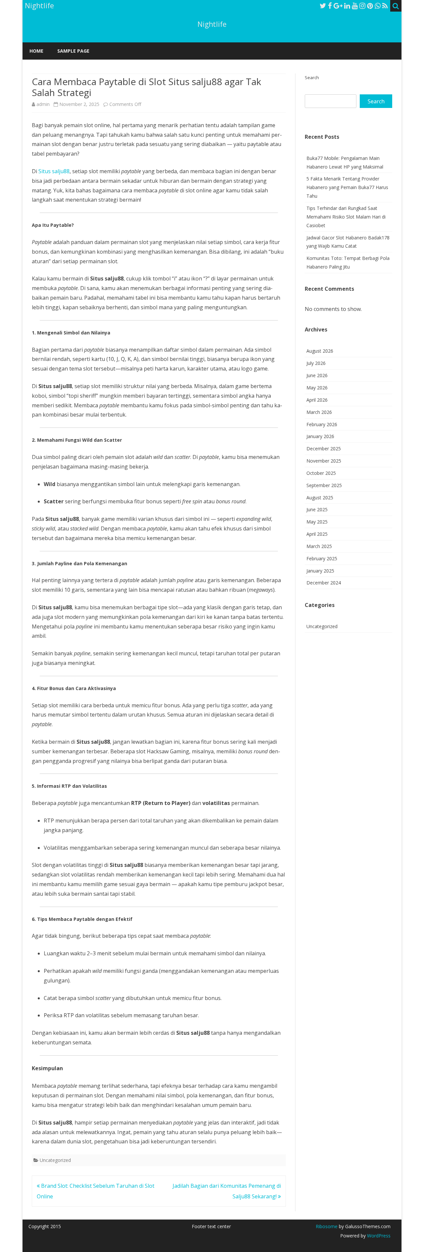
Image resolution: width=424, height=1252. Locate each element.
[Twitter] (323, 5)
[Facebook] (330, 5)
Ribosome (327, 1226)
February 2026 (321, 424)
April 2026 (317, 400)
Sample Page (73, 51)
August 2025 (319, 497)
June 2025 (317, 509)
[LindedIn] (347, 5)
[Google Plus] (338, 5)
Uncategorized (55, 1160)
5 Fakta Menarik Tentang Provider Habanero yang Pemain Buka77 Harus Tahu (347, 187)
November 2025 (323, 461)
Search (312, 77)
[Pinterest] (370, 5)
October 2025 (321, 473)
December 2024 (323, 582)
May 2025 (317, 522)
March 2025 (319, 546)
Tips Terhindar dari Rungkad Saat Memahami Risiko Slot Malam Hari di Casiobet (346, 216)
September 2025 (324, 485)
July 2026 (316, 363)
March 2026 (319, 412)
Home (36, 51)
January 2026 (320, 436)
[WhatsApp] (378, 5)
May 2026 (317, 387)
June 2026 (317, 375)
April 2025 (317, 534)
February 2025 (321, 558)
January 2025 (320, 571)
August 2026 (319, 351)
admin (43, 104)
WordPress (378, 1235)
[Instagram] (362, 5)
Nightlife (212, 24)
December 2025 (323, 448)
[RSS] (385, 5)
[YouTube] (355, 5)
